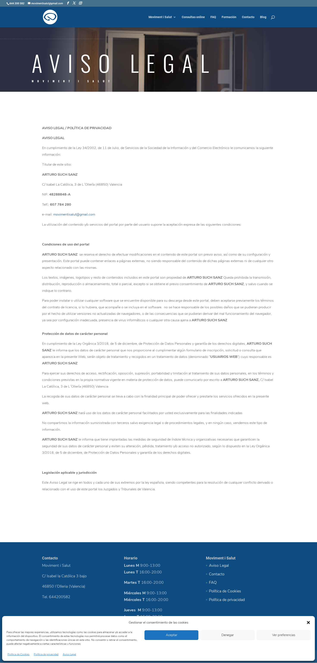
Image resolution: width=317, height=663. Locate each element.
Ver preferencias (283, 635)
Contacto (248, 17)
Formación (229, 17)
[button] (308, 622)
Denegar (227, 635)
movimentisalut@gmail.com (74, 214)
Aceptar (171, 635)
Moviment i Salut (160, 17)
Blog (263, 17)
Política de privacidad (46, 654)
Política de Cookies (19, 654)
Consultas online (193, 17)
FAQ (213, 17)
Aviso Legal (69, 654)
